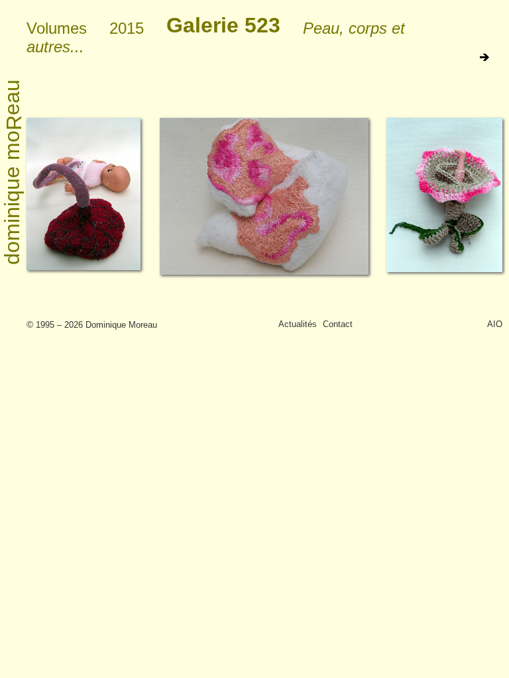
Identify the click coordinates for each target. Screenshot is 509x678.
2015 (126, 28)
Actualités (297, 324)
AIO (494, 324)
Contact (338, 324)
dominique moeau (13, 172)
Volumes (57, 28)
